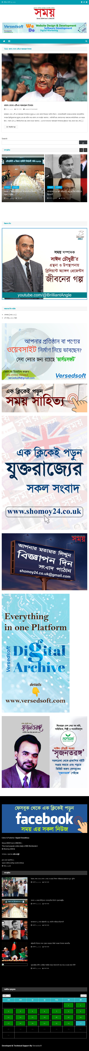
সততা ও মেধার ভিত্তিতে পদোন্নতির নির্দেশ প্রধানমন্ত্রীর (47, 900)
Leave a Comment (31, 109)
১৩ (44, 1017)
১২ (32, 1017)
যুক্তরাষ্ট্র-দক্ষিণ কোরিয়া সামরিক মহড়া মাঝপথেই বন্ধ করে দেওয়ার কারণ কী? (53, 965)
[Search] (83, 142)
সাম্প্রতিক (24, 187)
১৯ (32, 1023)
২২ (69, 1023)
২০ (44, 1023)
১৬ (80, 1017)
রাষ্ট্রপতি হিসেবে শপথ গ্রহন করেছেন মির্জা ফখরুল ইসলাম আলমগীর (50, 943)
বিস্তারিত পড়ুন (12, 127)
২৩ (80, 1023)
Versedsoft (37, 1046)
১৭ (8, 1023)
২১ (56, 1023)
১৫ (68, 1017)
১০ (8, 1017)
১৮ (20, 1023)
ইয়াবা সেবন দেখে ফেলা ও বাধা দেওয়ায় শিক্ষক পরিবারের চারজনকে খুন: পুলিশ (53, 879)
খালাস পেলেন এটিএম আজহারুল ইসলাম (18, 105)
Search (4, 139)
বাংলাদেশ (16, 187)
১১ (20, 1017)
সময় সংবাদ (18, 109)
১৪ (56, 1017)
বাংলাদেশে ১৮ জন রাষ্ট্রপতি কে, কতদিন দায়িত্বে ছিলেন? (30, 193)
